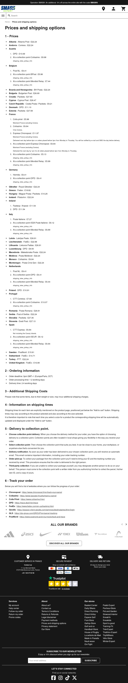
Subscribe (91, 660)
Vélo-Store (107, 638)
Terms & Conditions (50, 611)
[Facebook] (53, 678)
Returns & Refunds (50, 614)
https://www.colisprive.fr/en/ (33, 499)
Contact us (28, 565)
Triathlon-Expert (110, 632)
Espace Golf (89, 617)
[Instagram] (60, 678)
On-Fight (88, 644)
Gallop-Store (90, 623)
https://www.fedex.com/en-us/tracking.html (35, 506)
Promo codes (14, 617)
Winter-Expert (109, 641)
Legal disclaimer (49, 617)
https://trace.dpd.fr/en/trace (26, 502)
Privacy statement (49, 626)
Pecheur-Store (109, 608)
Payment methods (50, 620)
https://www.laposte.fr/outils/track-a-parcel (38, 495)
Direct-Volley (90, 614)
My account (14, 605)
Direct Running (91, 611)
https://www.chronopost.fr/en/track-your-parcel (42, 492)
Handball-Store (91, 629)
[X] (74, 678)
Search (14, 15)
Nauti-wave (89, 641)
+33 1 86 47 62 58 (28, 573)
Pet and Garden (110, 611)
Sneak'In (107, 617)
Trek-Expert (108, 629)
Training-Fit (108, 626)
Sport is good (109, 623)
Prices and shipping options (54, 623)
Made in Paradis (91, 638)
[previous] (122, 524)
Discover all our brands (64, 543)
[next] (126, 524)
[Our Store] (103, 8)
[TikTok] (67, 678)
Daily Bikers (89, 608)
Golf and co (89, 626)
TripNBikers (108, 635)
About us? (46, 605)
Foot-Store (89, 620)
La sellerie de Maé (92, 635)
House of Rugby (91, 632)
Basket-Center (90, 605)
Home (7, 21)
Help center (14, 608)
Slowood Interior (110, 614)
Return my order (16, 614)
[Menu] (3, 16)
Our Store (46, 629)
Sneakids (107, 620)
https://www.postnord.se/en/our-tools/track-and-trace (42, 516)
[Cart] (123, 8)
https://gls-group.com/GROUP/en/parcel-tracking (36, 513)
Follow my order (16, 611)
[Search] (9, 15)
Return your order (100, 567)
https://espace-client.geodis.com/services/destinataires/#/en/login (46, 509)
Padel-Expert (108, 605)
